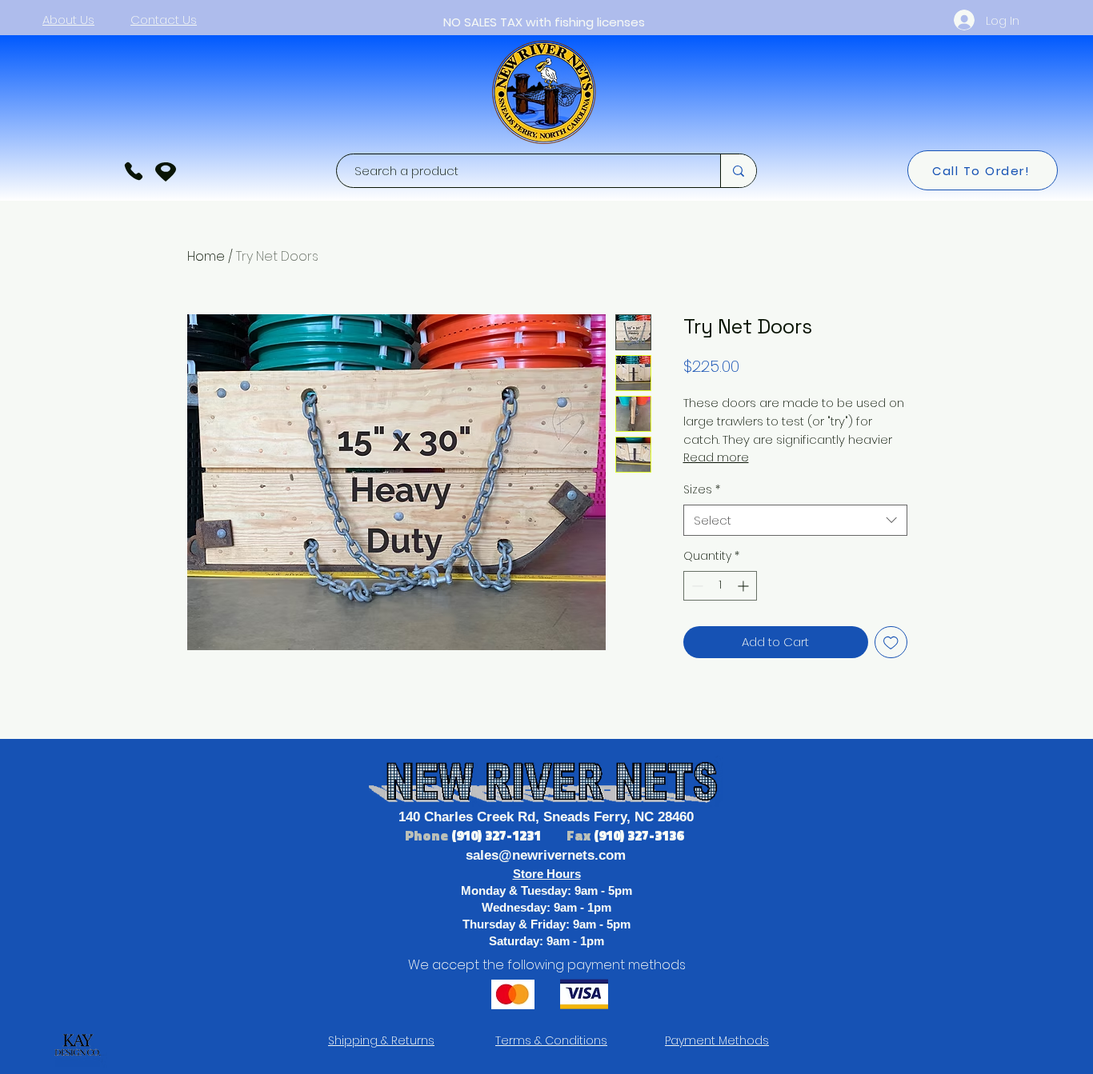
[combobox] (795, 520)
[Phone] (133, 171)
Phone (428, 835)
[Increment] (745, 586)
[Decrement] (696, 586)
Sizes (701, 489)
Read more (716, 457)
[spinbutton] (720, 586)
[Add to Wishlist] (891, 642)
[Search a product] (738, 170)
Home (206, 256)
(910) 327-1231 (497, 835)
